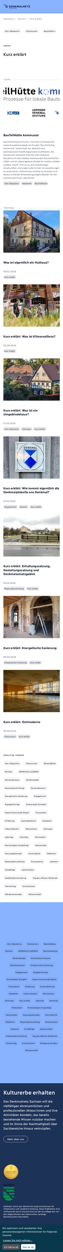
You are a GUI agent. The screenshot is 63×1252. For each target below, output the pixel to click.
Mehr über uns (15, 1139)
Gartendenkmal (28, 821)
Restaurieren (37, 861)
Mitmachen (40, 837)
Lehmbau (24, 837)
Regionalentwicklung (15, 861)
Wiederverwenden (13, 894)
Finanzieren (40, 812)
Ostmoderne (34, 853)
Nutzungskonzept (13, 853)
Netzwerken (41, 845)
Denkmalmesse (12, 780)
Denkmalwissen (38, 788)
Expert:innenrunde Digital (17, 812)
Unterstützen (28, 886)
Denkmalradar (32, 780)
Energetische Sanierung (16, 796)
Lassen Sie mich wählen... (17, 1240)
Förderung (10, 821)
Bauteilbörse (50, 31)
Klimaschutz (31, 829)
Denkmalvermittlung (14, 788)
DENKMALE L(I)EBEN (28, 771)
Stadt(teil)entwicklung (15, 878)
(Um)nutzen (31, 31)
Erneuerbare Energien (36, 804)
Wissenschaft (35, 894)
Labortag (9, 837)
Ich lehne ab (11, 1246)
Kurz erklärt (24, 1000)
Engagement (40, 796)
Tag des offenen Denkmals (45, 878)
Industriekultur (12, 829)
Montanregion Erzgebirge (17, 845)
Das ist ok (28, 1246)
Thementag (10, 886)
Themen (21, 18)
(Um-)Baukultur (12, 31)
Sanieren (54, 861)
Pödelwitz (51, 853)
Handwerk (47, 821)
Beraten (8, 771)
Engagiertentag (12, 804)
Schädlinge (10, 869)
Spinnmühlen (28, 869)
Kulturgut (48, 829)
